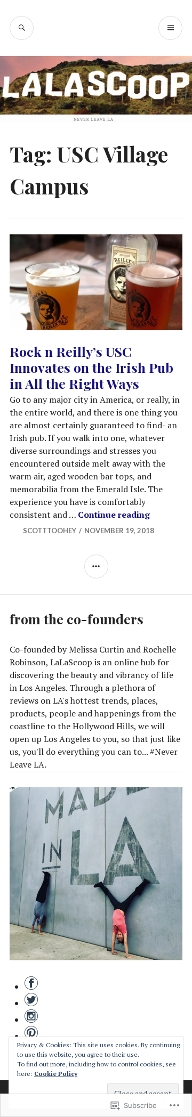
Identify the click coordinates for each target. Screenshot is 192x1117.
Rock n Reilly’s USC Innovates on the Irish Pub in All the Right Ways (91, 367)
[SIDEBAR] (96, 566)
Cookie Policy (55, 1074)
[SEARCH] (22, 28)
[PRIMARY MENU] (170, 28)
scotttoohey (49, 530)
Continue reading (114, 514)
